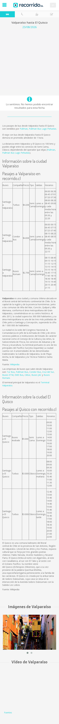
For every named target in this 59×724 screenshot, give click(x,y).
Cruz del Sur (48, 371)
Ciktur (27, 374)
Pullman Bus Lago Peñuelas (42, 128)
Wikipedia (14, 364)
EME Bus (19, 374)
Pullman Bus (22, 371)
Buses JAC (36, 374)
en (53, 5)
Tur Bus (11, 371)
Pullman (24, 128)
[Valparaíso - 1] (29, 632)
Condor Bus (35, 371)
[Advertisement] (29, 59)
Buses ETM (7, 374)
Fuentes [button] (8, 712)
